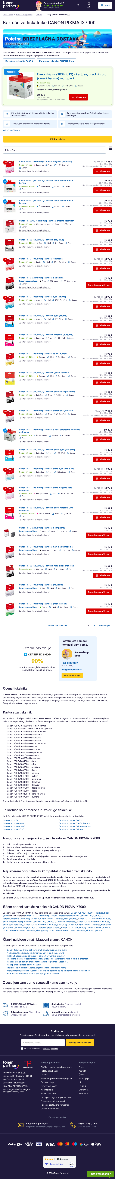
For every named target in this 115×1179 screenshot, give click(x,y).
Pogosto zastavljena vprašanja (55, 1105)
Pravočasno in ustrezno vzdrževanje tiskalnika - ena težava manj (36, 967)
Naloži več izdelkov (57, 625)
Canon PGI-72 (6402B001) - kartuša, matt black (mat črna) (47, 566)
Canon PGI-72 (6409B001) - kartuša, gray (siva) (41, 240)
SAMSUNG (83, 1090)
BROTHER (83, 1093)
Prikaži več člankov (11, 130)
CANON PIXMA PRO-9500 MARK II (75, 826)
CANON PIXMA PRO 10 (13, 829)
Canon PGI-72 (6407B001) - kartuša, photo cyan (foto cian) (47, 449)
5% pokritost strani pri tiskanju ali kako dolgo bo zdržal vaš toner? (32, 114)
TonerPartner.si (87, 1062)
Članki (81, 1074)
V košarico (81, 97)
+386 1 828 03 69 (53, 5)
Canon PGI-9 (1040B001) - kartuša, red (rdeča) (41, 259)
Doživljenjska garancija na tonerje (56, 1097)
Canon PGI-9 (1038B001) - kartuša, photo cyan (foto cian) (46, 468)
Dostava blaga (47, 1082)
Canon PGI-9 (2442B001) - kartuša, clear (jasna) (42, 528)
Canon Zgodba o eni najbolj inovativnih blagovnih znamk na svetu (37, 950)
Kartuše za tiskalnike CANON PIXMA (56, 61)
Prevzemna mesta (49, 1086)
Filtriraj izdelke (57, 139)
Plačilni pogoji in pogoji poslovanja (56, 1067)
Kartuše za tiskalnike (24, 15)
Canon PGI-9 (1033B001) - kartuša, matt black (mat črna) (46, 547)
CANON (39, 15)
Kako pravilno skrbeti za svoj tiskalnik (24, 965)
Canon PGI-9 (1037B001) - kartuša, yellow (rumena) (43, 353)
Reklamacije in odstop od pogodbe (56, 1078)
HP (80, 1082)
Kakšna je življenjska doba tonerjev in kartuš (85, 124)
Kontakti (82, 1071)
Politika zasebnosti (49, 1071)
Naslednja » (105, 625)
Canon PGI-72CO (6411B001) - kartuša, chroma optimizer (46, 221)
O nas (81, 1067)
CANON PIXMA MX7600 (14, 826)
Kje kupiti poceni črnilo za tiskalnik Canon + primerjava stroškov (36, 956)
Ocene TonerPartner (50, 1108)
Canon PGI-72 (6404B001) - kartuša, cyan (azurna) (43, 315)
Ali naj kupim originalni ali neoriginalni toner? (30, 124)
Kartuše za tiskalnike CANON (19, 61)
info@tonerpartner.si (72, 669)
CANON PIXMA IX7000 (13, 823)
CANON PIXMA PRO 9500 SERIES (74, 823)
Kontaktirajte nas (72, 675)
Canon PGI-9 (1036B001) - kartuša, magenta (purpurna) (45, 161)
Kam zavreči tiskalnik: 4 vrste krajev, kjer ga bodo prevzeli (33, 973)
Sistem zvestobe (48, 1093)
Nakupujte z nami (50, 1062)
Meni (107, 5)
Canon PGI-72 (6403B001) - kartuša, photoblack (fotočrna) (47, 391)
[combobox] (54, 150)
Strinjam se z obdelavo (41, 1048)
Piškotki (44, 1074)
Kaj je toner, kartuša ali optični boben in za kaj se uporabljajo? (87, 114)
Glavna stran (8, 15)
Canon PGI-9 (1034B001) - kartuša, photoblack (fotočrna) (46, 410)
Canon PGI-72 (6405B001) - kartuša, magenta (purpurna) (46, 334)
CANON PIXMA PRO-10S (70, 820)
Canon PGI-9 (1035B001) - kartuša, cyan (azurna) (42, 296)
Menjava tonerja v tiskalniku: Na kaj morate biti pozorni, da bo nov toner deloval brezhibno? (48, 970)
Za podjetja (84, 1078)
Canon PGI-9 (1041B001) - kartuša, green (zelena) (43, 604)
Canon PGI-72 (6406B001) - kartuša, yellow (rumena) (44, 372)
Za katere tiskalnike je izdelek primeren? (52, 90)
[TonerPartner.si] (11, 5)
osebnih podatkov (50, 1048)
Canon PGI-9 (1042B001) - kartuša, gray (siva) (41, 585)
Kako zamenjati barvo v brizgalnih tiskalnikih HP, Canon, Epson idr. (37, 962)
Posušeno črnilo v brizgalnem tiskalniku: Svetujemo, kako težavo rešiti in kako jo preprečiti (47, 959)
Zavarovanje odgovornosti (53, 1101)
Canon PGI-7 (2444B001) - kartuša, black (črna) (41, 278)
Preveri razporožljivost (99, 285)
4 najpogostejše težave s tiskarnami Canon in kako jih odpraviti (35, 953)
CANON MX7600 (10, 820)
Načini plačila (47, 1090)
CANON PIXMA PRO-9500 (71, 829)
